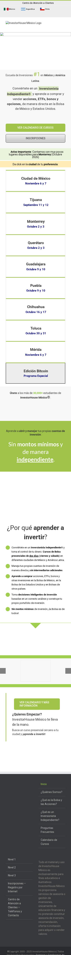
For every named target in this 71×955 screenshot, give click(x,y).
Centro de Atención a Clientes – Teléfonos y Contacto (15, 907)
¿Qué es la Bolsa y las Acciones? (51, 802)
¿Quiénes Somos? (51, 792)
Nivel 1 (12, 859)
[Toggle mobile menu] (63, 26)
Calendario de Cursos (49, 841)
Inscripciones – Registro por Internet (17, 887)
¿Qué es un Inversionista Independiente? (50, 815)
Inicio (44, 784)
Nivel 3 (12, 875)
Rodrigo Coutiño (15, 762)
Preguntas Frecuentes (47, 829)
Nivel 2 (12, 867)
